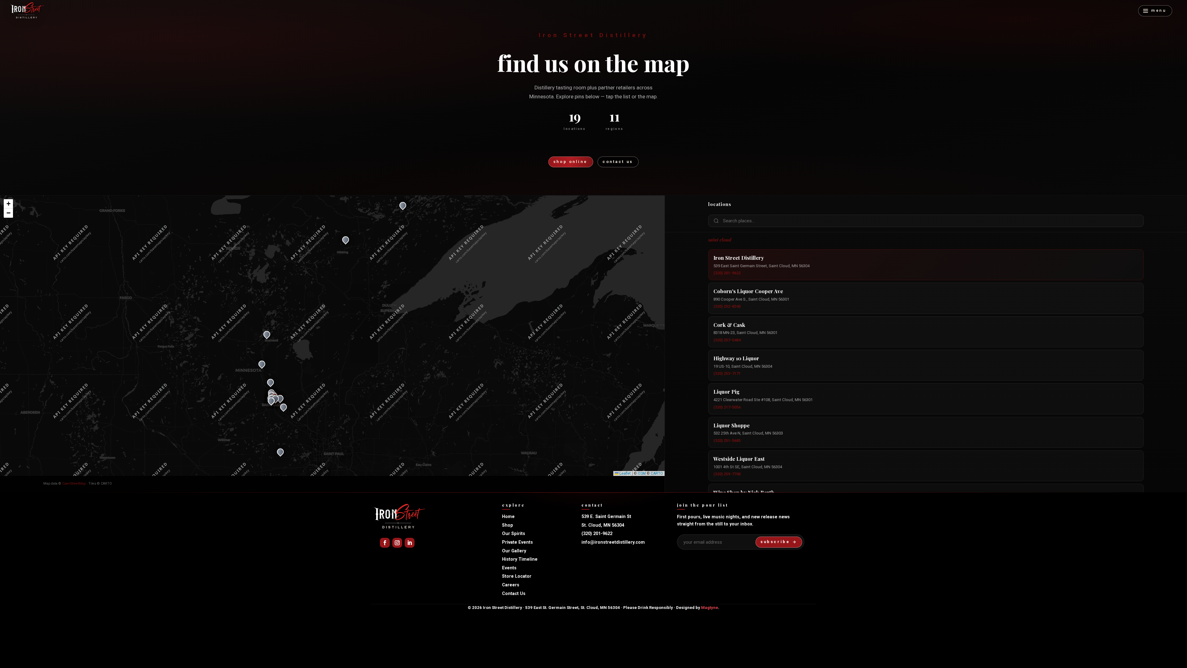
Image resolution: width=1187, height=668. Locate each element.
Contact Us (513, 593)
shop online (570, 161)
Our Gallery (514, 551)
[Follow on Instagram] (397, 543)
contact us (617, 161)
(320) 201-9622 (596, 533)
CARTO (657, 473)
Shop (507, 525)
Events (509, 568)
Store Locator (516, 576)
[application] (332, 335)
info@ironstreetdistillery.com (613, 542)
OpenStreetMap (74, 484)
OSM (642, 473)
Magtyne (709, 607)
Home (508, 516)
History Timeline (520, 559)
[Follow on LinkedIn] (410, 543)
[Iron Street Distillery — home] (27, 10)
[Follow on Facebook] (385, 543)
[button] (271, 402)
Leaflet (625, 473)
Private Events (517, 542)
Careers (510, 585)
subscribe (775, 541)
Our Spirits (513, 533)
